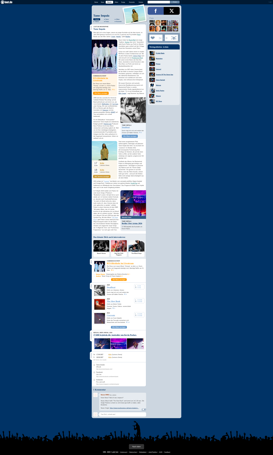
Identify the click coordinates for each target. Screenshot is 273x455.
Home (96, 2)
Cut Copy (115, 104)
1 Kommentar (99, 389)
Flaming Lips (107, 124)
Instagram (99, 379)
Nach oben (136, 447)
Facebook (99, 372)
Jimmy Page (137, 56)
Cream (113, 36)
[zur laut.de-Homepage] (8, 2)
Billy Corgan (122, 93)
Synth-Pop (134, 183)
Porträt (97, 19)
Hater (166, 37)
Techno (127, 42)
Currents (106, 181)
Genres (141, 2)
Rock (138, 34)
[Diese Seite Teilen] (156, 11)
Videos (97, 21)
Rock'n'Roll (132, 40)
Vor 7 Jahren (113, 394)
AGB (160, 452)
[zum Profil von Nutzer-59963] (95, 395)
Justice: (98, 276)
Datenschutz (133, 452)
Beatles (128, 36)
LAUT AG (115, 452)
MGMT (113, 112)
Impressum (123, 452)
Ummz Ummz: (100, 274)
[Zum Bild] (126, 196)
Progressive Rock (137, 58)
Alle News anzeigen (100, 93)
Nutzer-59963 (105, 395)
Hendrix (118, 36)
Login (270, 2)
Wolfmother (105, 104)
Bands (109, 2)
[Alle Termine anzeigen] (104, 150)
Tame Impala (101, 15)
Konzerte (132, 2)
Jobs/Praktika (152, 452)
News (102, 2)
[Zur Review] (133, 110)
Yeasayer (105, 110)
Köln (102, 163)
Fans (155, 37)
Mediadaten (142, 452)
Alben (116, 2)
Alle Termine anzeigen (101, 176)
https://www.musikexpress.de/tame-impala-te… (124, 408)
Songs (123, 2)
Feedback (167, 452)
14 (128, 322)
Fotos (107, 21)
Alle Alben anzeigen (129, 136)
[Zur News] (104, 57)
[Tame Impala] (134, 23)
